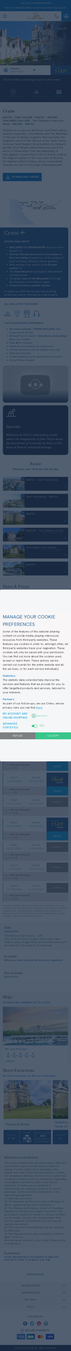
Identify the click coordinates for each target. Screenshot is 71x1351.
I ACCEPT (53, 736)
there (39, 707)
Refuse (18, 736)
